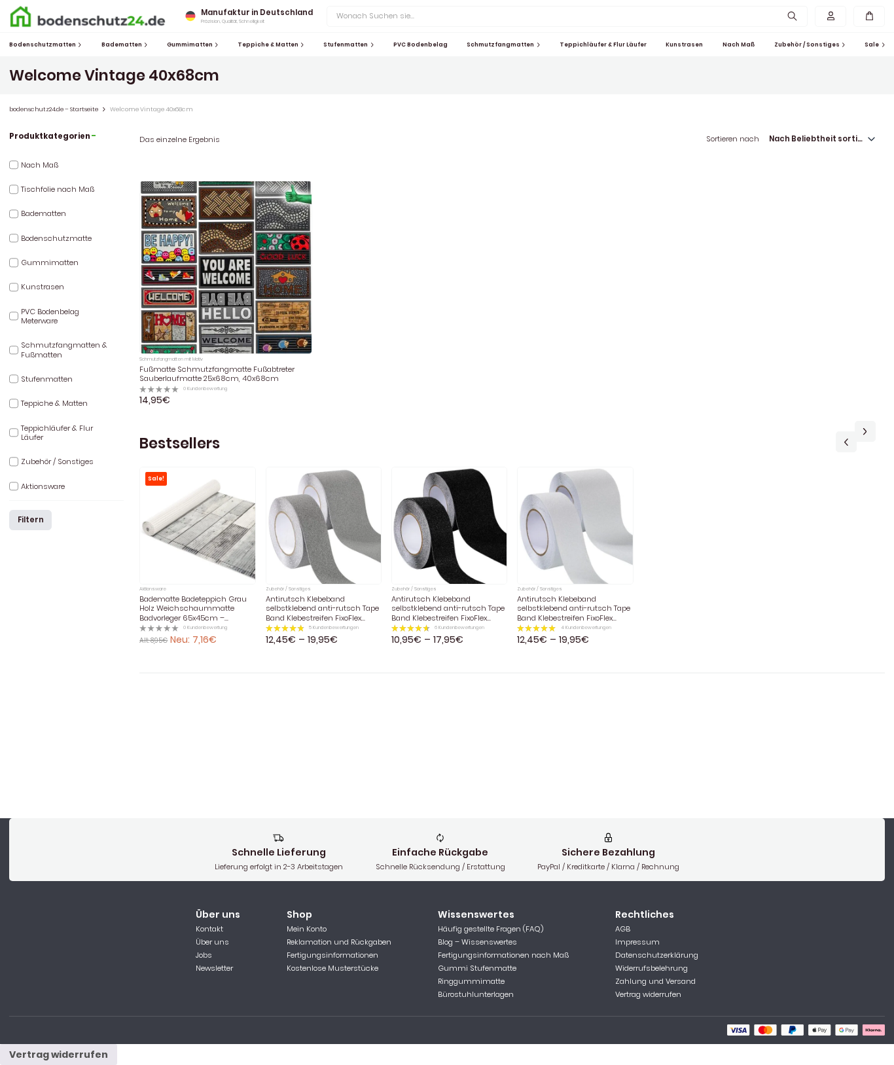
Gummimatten (190, 44)
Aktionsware (43, 486)
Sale (872, 44)
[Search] (793, 16)
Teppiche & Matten (268, 44)
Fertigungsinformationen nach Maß (503, 955)
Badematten (121, 44)
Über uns (212, 942)
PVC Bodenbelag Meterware (50, 316)
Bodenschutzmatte (56, 238)
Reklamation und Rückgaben (339, 942)
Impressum (637, 942)
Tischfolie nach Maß (57, 189)
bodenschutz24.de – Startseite (53, 109)
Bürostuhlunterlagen (476, 994)
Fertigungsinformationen (332, 955)
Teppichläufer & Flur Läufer (603, 44)
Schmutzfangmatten (500, 44)
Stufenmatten (345, 44)
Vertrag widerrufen (648, 994)
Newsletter (214, 968)
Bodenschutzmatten (42, 44)
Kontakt (209, 928)
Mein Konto (307, 928)
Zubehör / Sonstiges (807, 44)
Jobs (204, 955)
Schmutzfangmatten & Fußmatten (64, 349)
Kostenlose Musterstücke (332, 968)
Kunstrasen (684, 44)
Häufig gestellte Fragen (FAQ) (490, 928)
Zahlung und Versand (655, 981)
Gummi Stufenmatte (477, 968)
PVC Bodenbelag (420, 44)
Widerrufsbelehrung (651, 968)
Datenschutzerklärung (656, 955)
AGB (622, 928)
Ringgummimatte (471, 981)
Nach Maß (739, 44)
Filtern (31, 519)
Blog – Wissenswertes (477, 942)
